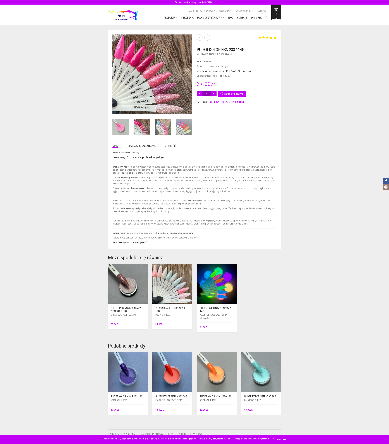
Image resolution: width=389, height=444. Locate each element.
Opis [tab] (115, 145)
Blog (230, 17)
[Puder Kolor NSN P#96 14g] (200, 37)
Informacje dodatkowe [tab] (141, 145)
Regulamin (225, 10)
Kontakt (262, 10)
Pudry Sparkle (162, 315)
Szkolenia (187, 17)
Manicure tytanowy (209, 17)
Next (190, 70)
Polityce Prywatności (266, 439)
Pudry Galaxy (129, 315)
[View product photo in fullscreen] (187, 109)
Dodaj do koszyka (233, 93)
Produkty (170, 17)
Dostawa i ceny (244, 10)
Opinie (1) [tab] (170, 145)
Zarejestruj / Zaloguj (202, 10)
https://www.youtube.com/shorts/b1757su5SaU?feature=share (224, 71)
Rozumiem (281, 439)
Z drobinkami (224, 54)
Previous (114, 70)
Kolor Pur (205, 315)
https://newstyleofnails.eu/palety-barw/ (130, 242)
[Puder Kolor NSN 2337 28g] (207, 37)
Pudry (212, 54)
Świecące (204, 318)
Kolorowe (202, 54)
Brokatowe (116, 315)
